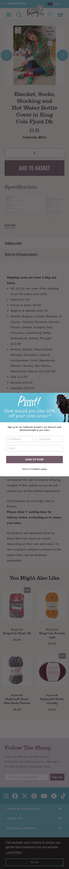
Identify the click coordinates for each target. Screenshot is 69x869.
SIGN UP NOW (34, 459)
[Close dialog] (66, 395)
